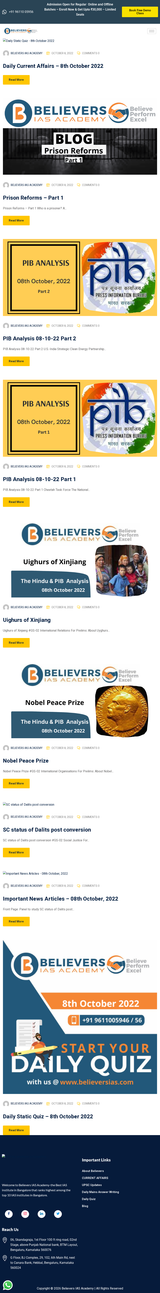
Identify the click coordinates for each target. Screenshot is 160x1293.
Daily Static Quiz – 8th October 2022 (48, 1117)
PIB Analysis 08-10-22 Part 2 (39, 339)
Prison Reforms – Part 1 (33, 198)
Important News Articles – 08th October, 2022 (60, 899)
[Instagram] (25, 1214)
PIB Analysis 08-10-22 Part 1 (39, 479)
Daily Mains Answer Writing (100, 1192)
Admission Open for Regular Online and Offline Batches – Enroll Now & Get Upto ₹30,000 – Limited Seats (80, 9)
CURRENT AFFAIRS (95, 1178)
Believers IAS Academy (27, 53)
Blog (85, 1206)
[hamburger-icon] (151, 31)
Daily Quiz (89, 1199)
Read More (16, 80)
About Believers (93, 1171)
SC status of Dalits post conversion (47, 830)
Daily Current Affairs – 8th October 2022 (53, 66)
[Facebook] (9, 1214)
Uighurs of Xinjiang (27, 620)
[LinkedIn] (41, 1214)
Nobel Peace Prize (26, 761)
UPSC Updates (92, 1185)
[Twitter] (58, 1214)
